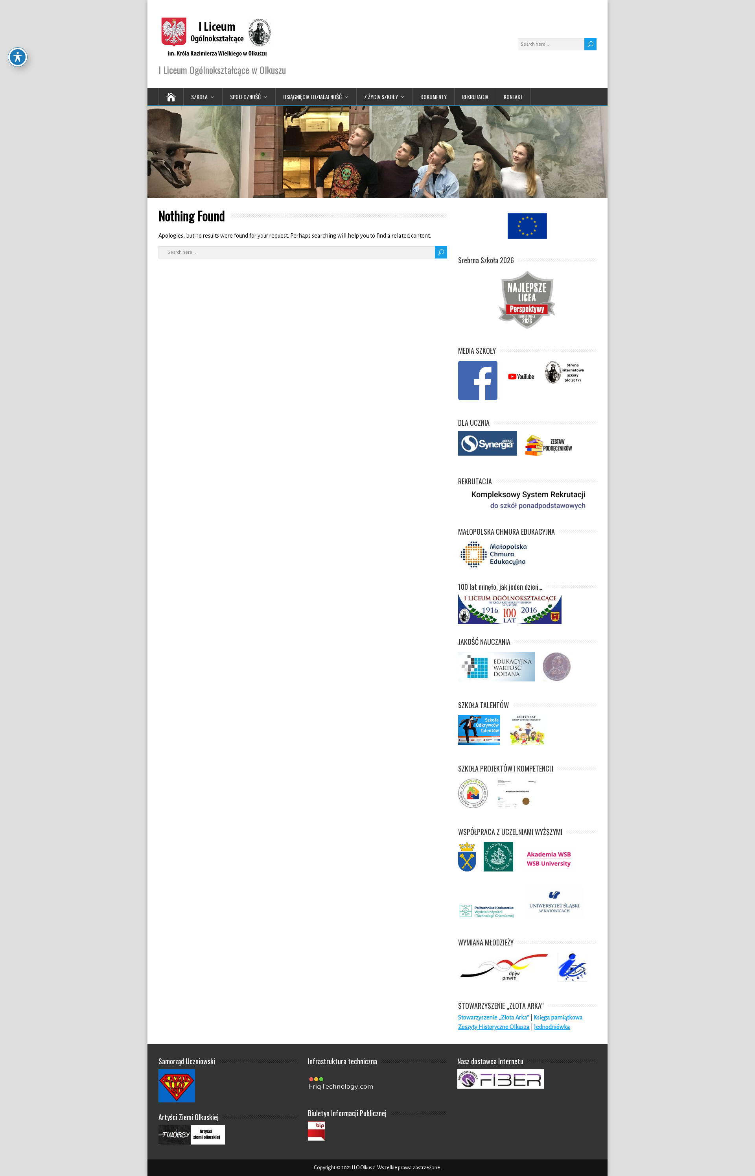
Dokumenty (433, 96)
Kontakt (513, 96)
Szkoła (199, 96)
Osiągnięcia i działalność (312, 96)
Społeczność (245, 96)
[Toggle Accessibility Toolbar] (17, 57)
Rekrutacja (475, 96)
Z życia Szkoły (381, 96)
